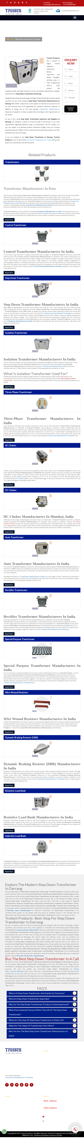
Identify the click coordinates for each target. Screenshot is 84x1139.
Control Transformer (14, 1099)
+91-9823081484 (69, 4)
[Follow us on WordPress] (22, 3)
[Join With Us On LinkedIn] (11, 3)
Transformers (50, 1064)
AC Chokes (10, 1119)
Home (11, 39)
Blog (46, 1079)
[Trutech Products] (13, 12)
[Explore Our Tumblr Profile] (26, 3)
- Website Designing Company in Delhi (47, 1135)
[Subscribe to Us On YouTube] (18, 3)
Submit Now (70, 109)
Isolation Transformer (14, 1109)
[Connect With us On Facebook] (7, 3)
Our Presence (49, 1069)
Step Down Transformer (15, 1104)
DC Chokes (19, 478)
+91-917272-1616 (65, 1121)
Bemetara (20, 971)
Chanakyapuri (25, 910)
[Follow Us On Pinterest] (14, 3)
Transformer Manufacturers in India (47, 266)
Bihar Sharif (34, 930)
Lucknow (13, 971)
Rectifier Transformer (14, 1124)
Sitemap (48, 1074)
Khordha (10, 910)
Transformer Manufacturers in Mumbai (57, 313)
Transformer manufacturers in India (32, 576)
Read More (9, 220)
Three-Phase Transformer (16, 1114)
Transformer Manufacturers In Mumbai (55, 629)
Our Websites (50, 1089)
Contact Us (49, 1084)
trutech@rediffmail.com (52, 4)
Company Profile (51, 1059)
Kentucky (25, 930)
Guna (17, 910)
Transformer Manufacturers (49, 109)
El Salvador (28, 956)
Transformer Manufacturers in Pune (54, 366)
